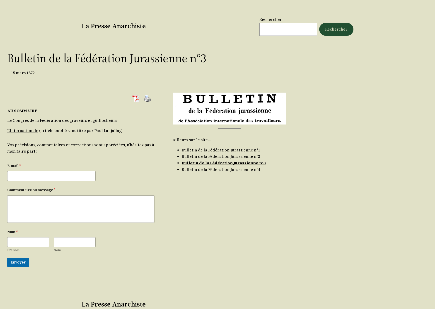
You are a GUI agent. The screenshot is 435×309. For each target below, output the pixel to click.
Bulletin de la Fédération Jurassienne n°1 (221, 150)
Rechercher (270, 19)
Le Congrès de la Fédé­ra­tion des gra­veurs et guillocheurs (62, 120)
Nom (57, 250)
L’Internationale (22, 130)
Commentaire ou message (31, 190)
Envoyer (18, 262)
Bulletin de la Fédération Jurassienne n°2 (221, 156)
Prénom (13, 250)
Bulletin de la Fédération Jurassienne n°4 (221, 169)
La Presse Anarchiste (114, 26)
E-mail (14, 165)
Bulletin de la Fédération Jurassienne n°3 (224, 163)
